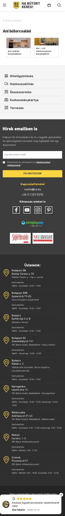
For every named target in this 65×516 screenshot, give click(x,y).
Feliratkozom (32, 173)
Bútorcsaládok (13, 20)
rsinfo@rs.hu (32, 189)
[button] (16, 495)
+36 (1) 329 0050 (32, 194)
